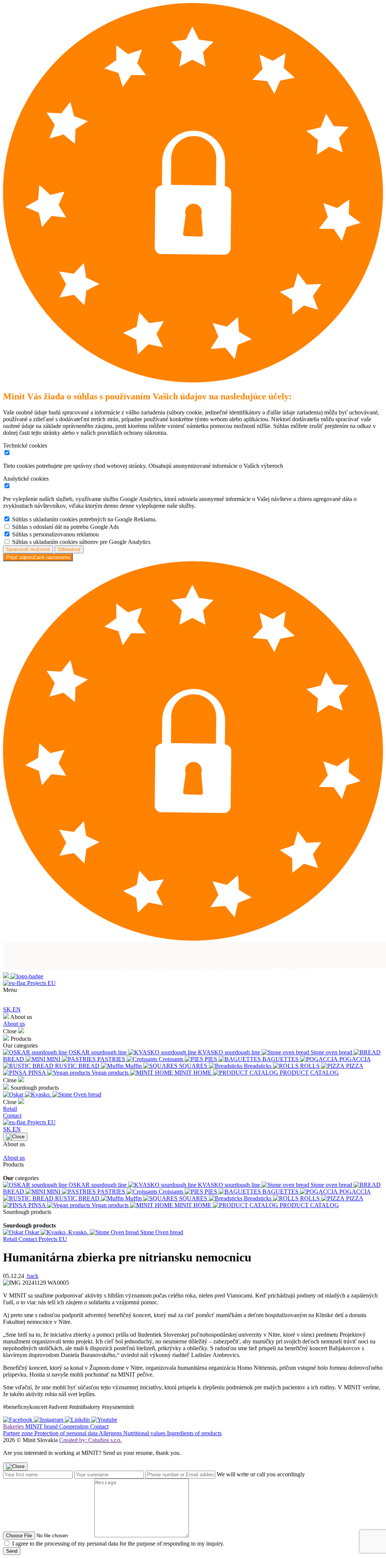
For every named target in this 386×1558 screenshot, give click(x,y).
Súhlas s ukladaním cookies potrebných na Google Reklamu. (84, 519)
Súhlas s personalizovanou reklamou (55, 534)
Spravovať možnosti (28, 549)
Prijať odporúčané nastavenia (38, 557)
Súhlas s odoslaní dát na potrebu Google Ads (65, 527)
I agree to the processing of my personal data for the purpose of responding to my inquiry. (118, 1543)
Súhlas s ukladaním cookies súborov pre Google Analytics (81, 542)
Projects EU (41, 983)
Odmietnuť (69, 549)
